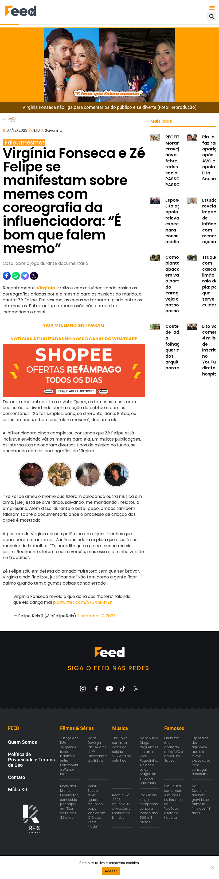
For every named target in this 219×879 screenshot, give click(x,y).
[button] (212, 7)
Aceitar (111, 871)
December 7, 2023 (96, 616)
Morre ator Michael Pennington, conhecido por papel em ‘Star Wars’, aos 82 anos (69, 802)
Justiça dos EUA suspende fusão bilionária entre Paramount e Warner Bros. (69, 756)
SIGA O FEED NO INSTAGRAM (73, 325)
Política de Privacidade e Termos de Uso (31, 760)
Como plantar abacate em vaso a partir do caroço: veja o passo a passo (174, 284)
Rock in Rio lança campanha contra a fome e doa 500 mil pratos (149, 808)
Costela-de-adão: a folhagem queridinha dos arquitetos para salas (177, 347)
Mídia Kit (17, 789)
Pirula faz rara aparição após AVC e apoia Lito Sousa (173, 749)
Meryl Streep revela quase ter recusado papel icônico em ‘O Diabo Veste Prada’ (96, 806)
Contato (16, 777)
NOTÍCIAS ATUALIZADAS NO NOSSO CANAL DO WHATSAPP (73, 339)
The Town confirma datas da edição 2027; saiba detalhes (121, 749)
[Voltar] (21, 474)
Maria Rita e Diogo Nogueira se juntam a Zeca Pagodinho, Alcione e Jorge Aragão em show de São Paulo (149, 760)
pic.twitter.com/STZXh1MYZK (82, 602)
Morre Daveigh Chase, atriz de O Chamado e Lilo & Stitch (97, 749)
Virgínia (46, 288)
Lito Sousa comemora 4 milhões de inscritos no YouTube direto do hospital (173, 802)
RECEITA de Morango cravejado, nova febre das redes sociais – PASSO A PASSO (177, 161)
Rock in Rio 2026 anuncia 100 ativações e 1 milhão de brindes (121, 806)
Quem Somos (22, 742)
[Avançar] (125, 474)
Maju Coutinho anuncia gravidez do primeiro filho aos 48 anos (201, 799)
